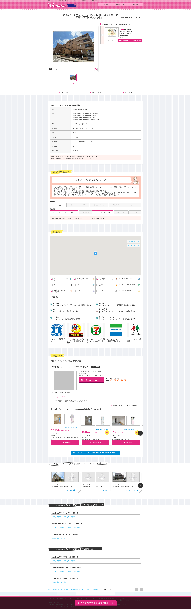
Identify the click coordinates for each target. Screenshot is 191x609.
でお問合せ (65, 442)
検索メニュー (137, 5)
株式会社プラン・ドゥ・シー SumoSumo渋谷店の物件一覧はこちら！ (95, 452)
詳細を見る (111, 40)
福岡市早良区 (95, 589)
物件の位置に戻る (133, 241)
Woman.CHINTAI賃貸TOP (55, 589)
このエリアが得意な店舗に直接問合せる (97, 603)
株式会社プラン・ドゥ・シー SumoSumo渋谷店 (126, 405)
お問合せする (124, 40)
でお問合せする (93, 380)
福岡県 (87, 589)
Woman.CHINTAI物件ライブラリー (73, 589)
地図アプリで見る (133, 245)
